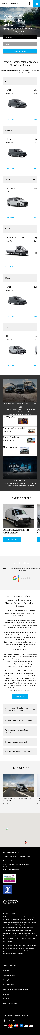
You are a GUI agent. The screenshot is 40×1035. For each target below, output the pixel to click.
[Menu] (37, 3)
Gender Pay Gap (8, 999)
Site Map (6, 994)
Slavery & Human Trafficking (12, 980)
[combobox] (20, 37)
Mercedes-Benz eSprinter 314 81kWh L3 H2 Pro (16, 531)
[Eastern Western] (10, 3)
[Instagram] (9, 1020)
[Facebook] (4, 1020)
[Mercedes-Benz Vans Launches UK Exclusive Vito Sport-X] (18, 785)
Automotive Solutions (22, 1016)
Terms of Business (9, 975)
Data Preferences (8, 985)
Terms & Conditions (9, 966)
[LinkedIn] (13, 1020)
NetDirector (9, 1016)
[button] (25, 843)
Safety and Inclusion (10, 1004)
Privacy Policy (7, 970)
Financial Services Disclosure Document (16, 989)
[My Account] (30, 3)
